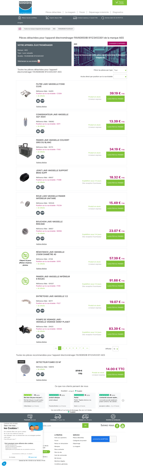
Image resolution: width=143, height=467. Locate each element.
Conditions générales (61, 464)
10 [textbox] (114, 349)
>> (87, 348)
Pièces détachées (53, 12)
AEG (54, 28)
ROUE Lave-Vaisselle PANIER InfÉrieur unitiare (50, 197)
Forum (82, 12)
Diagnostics (118, 12)
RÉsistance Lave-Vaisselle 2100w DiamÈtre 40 (50, 253)
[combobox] (120, 70)
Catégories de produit (79, 440)
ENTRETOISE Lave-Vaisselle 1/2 (52, 296)
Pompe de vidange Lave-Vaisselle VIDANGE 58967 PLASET (53, 320)
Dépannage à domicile (99, 12)
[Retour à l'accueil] (25, 7)
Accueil (19, 28)
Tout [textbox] (116, 70)
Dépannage (76, 443)
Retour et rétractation (61, 443)
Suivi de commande (60, 455)
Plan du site (58, 452)
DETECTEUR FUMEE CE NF (48, 362)
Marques (57, 446)
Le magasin (70, 12)
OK (85, 425)
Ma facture (57, 458)
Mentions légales (59, 461)
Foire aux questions (60, 437)
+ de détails (40, 96)
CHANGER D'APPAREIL (117, 43)
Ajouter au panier (115, 99)
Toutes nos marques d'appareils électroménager (37, 28)
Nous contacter (59, 449)
